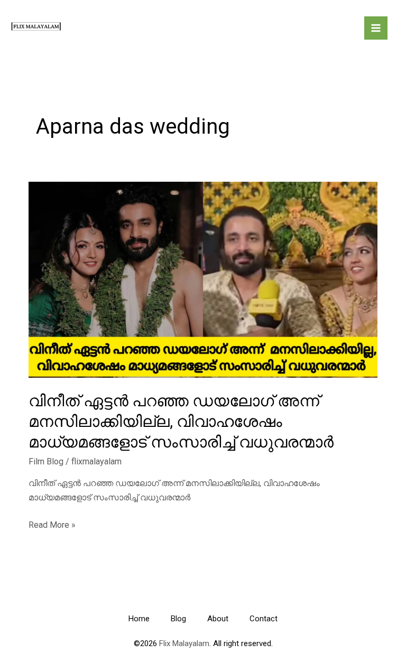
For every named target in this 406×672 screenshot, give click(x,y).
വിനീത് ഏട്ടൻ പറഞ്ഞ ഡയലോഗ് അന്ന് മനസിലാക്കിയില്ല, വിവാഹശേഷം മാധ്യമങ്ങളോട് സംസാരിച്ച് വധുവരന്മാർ (181, 421)
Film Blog (46, 461)
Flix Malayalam (183, 643)
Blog (178, 618)
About (217, 618)
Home (139, 618)
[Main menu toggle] (375, 28)
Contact (264, 618)
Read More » (52, 525)
